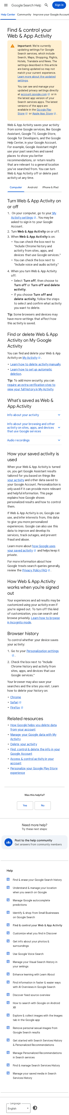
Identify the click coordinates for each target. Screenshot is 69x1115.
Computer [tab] (16, 187)
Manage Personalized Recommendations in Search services (37, 1055)
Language (15, 1103)
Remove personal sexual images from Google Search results (35, 1030)
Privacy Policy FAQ (34, 570)
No (42, 805)
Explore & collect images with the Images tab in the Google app (37, 1018)
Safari (14, 702)
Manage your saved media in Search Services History (34, 1076)
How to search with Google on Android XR (36, 1005)
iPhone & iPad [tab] (50, 187)
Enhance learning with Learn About (34, 974)
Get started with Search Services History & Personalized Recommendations (37, 1043)
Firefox (15, 707)
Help (10, 871)
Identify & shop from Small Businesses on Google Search (36, 915)
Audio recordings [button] (18, 440)
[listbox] (18, 1108)
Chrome (15, 697)
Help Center (8, 14)
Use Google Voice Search (28, 954)
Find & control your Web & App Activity (37, 925)
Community (24, 14)
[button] (5, 5)
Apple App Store (42, 113)
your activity (15, 480)
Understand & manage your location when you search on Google (35, 890)
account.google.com (34, 94)
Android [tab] (33, 187)
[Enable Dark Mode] (35, 1107)
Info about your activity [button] (23, 415)
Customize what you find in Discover (35, 933)
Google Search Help (26, 5)
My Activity (29, 358)
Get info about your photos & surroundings (31, 944)
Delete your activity (23, 744)
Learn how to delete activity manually (35, 364)
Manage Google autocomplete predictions (31, 902)
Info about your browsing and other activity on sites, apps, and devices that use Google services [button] (31, 427)
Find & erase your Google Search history (37, 880)
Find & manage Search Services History (36, 1065)
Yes (25, 805)
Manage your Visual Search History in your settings (35, 964)
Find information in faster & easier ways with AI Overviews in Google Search (37, 985)
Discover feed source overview (31, 995)
